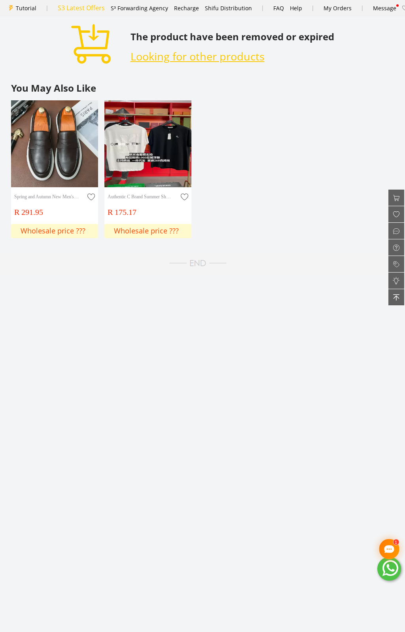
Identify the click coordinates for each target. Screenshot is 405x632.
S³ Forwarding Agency (139, 8)
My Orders (338, 8)
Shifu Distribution (228, 8)
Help (296, 8)
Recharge (186, 8)
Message (384, 8)
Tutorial (26, 8)
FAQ (278, 8)
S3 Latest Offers (81, 8)
